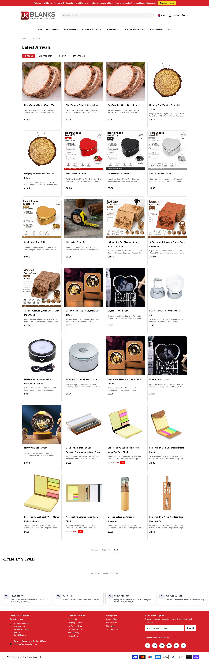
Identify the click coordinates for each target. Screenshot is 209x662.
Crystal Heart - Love (159, 379)
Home (24, 39)
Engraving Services (167, 3)
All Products (45, 56)
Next (116, 550)
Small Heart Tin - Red (76, 173)
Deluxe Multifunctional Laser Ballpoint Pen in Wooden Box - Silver (83, 450)
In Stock (29, 56)
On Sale (62, 56)
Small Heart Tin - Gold (34, 242)
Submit (190, 628)
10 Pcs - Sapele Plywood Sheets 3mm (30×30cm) (167, 244)
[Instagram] (154, 645)
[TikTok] (169, 645)
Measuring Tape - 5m (76, 242)
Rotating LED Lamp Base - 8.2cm (81, 379)
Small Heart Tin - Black (118, 173)
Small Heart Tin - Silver (160, 173)
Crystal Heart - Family (118, 311)
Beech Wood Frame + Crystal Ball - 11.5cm (82, 313)
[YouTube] (176, 645)
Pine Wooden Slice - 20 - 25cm (122, 105)
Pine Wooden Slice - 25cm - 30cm (82, 105)
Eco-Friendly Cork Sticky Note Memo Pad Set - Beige (41, 519)
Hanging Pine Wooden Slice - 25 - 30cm (165, 107)
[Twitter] (183, 645)
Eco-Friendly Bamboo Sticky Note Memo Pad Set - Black (123, 450)
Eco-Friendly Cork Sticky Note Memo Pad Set (166, 450)
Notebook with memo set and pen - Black (82, 519)
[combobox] (107, 15)
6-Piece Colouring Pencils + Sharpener (121, 519)
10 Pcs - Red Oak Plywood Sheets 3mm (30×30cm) (123, 244)
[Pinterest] (162, 645)
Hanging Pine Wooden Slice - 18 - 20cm (40, 175)
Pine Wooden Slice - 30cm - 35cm (40, 105)
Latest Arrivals (34, 39)
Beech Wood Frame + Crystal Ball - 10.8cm (124, 381)
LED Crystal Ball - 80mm (35, 448)
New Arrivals (78, 56)
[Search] (107, 15)
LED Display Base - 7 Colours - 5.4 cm (165, 313)
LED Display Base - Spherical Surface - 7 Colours (38, 381)
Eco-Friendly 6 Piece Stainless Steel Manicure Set (166, 519)
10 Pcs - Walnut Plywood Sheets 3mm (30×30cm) (42, 313)
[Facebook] (147, 645)
